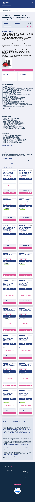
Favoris (13, 170)
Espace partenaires (17, 484)
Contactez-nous (25, 471)
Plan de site (24, 498)
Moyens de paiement (25, 476)
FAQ (25, 477)
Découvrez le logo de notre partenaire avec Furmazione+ (9, 185)
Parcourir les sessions (6, 5)
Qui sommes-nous (25, 470)
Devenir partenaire (25, 472)
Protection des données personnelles (15, 498)
